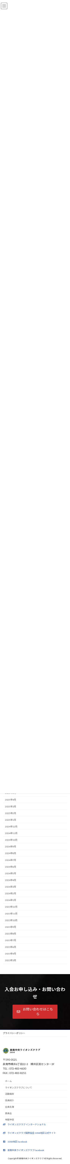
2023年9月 (10, 927)
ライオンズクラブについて (18, 1087)
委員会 (8, 1113)
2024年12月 (11, 826)
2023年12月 (11, 906)
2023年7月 (10, 940)
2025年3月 (10, 806)
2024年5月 (10, 873)
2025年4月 (10, 799)
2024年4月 (10, 880)
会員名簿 (9, 1106)
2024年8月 (10, 853)
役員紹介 (9, 1100)
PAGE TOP (64, 1125)
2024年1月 (10, 900)
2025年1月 (10, 819)
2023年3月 (10, 960)
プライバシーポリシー (14, 1033)
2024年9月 (10, 846)
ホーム (8, 1081)
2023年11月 (11, 913)
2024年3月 (10, 886)
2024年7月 (10, 860)
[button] (35, 1012)
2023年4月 (10, 953)
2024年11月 (11, 833)
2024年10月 (11, 839)
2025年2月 (10, 813)
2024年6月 (10, 866)
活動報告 (9, 1093)
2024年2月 (10, 893)
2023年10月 (11, 920)
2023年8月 (10, 933)
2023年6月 (10, 947)
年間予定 (9, 1119)
